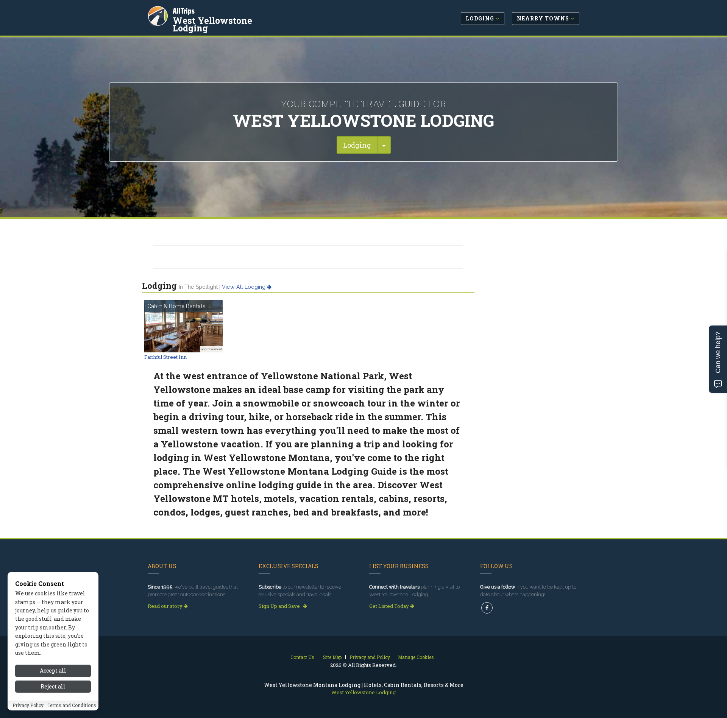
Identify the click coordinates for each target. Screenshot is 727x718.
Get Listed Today (389, 606)
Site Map (332, 657)
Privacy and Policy (369, 657)
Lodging (357, 145)
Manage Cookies (416, 657)
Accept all (53, 670)
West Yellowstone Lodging (212, 24)
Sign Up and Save (280, 606)
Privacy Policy (28, 705)
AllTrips (184, 10)
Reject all (53, 686)
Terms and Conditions (71, 705)
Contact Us (302, 657)
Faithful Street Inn (165, 357)
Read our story (166, 606)
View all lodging (244, 287)
